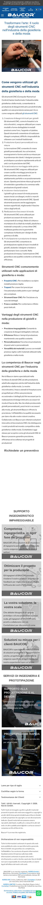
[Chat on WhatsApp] (38, 893)
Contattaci (23, 873)
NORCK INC (6, 880)
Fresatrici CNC (10, 281)
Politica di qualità (19, 892)
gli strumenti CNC (29, 113)
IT (39, 9)
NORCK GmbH (33, 872)
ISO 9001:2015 (31, 892)
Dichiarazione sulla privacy (13, 891)
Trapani (7, 287)
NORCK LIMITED (9, 884)
